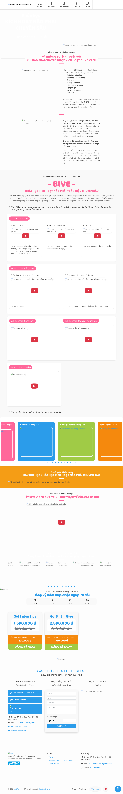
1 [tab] (47, 462)
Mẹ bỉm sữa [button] (63, 6)
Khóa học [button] (39, 6)
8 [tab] (67, 462)
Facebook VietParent (18, 726)
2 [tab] (50, 462)
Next (116, 573)
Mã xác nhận (52, 717)
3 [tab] (53, 462)
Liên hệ (87, 6)
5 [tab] (59, 462)
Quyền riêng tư (44, 789)
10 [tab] (73, 462)
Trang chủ (52, 757)
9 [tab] (70, 462)
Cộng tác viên (54, 763)
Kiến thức (77, 6)
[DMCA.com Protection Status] (14, 763)
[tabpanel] (21, 441)
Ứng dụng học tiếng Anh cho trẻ (61, 760)
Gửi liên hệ (61, 726)
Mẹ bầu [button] (51, 6)
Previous (7, 573)
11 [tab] (76, 462)
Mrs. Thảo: (23, 693)
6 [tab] (61, 462)
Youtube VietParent (18, 731)
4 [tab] (56, 462)
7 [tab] (64, 462)
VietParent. (18, 789)
